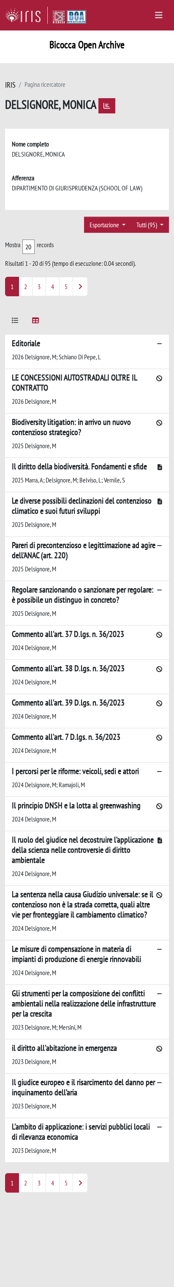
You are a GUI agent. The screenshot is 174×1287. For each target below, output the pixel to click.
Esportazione (105, 224)
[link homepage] (26, 15)
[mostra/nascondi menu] (159, 15)
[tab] (15, 321)
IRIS (10, 85)
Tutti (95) (147, 224)
